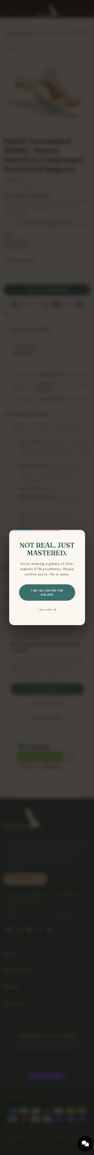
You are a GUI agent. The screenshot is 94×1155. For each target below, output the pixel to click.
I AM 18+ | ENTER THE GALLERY (47, 592)
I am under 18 (47, 609)
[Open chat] (85, 1143)
